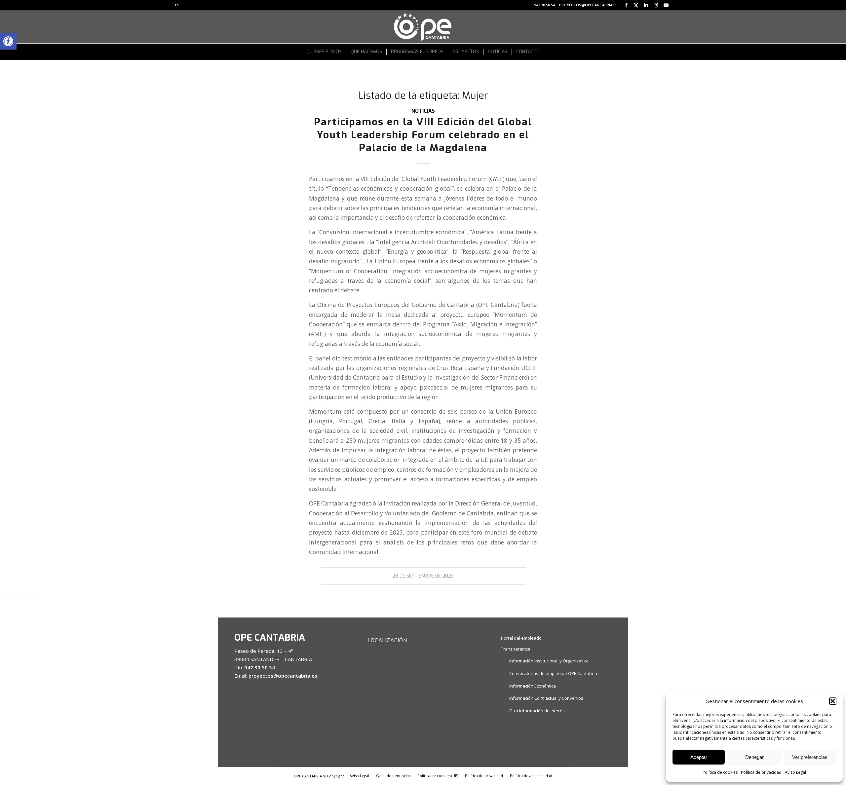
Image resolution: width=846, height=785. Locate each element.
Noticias (423, 110)
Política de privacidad (761, 772)
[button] (8, 41)
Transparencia (515, 649)
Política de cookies (720, 772)
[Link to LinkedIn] (646, 5)
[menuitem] (177, 5)
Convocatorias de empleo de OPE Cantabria (553, 673)
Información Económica (532, 686)
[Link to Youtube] (666, 5)
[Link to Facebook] (626, 5)
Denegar (754, 757)
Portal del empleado (521, 638)
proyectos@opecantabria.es (588, 4)
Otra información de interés (537, 711)
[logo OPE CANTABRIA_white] (423, 26)
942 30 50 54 (544, 4)
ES (177, 4)
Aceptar (698, 757)
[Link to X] (636, 5)
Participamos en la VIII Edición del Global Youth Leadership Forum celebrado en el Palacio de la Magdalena (423, 134)
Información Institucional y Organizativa (549, 661)
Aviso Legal (795, 772)
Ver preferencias (809, 757)
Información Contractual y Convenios (546, 698)
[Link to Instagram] (656, 5)
